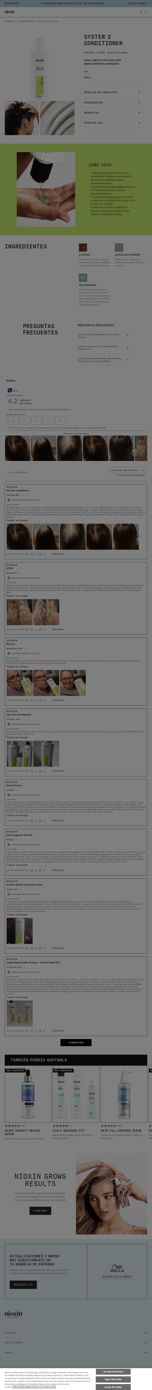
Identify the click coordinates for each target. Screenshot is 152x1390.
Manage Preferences (113, 1372)
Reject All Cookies (113, 1379)
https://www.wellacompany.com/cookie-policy (34, 1387)
